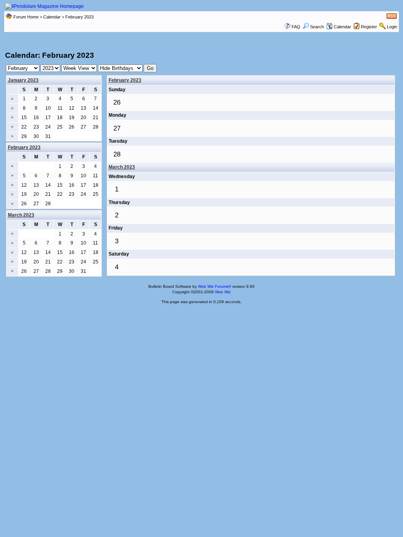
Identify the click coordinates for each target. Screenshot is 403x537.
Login (392, 26)
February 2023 (125, 80)
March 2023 (122, 167)
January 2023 (23, 80)
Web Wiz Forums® (214, 286)
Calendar (52, 17)
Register (369, 26)
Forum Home (26, 17)
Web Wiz (223, 292)
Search (317, 26)
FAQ (296, 26)
